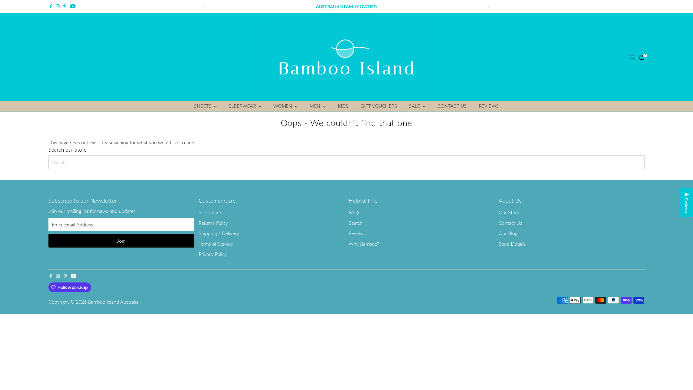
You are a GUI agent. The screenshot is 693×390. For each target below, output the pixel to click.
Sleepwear (243, 106)
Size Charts (210, 212)
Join (121, 241)
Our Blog (508, 233)
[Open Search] (632, 57)
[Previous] (205, 7)
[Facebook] (50, 6)
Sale (415, 106)
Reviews (489, 106)
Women (283, 106)
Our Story (509, 212)
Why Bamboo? (364, 244)
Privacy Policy (213, 254)
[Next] (488, 7)
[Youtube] (73, 6)
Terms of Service (216, 244)
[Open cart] (642, 57)
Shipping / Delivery (219, 233)
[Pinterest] (65, 6)
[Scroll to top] (682, 375)
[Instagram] (57, 6)
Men (316, 106)
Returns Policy (213, 223)
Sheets (203, 106)
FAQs (354, 212)
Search (355, 223)
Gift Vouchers (379, 106)
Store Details (512, 244)
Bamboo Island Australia (113, 302)
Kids (343, 106)
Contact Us (451, 106)
